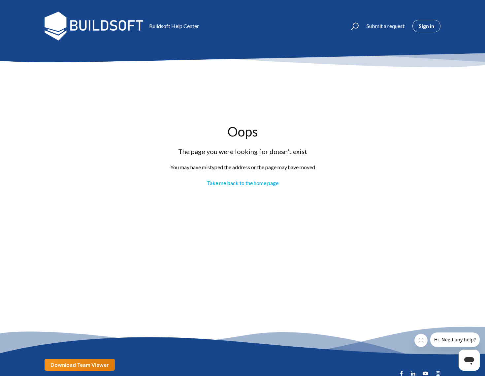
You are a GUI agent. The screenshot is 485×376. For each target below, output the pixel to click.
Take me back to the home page (242, 183)
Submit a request (385, 26)
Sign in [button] (426, 26)
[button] (352, 26)
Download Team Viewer (79, 364)
